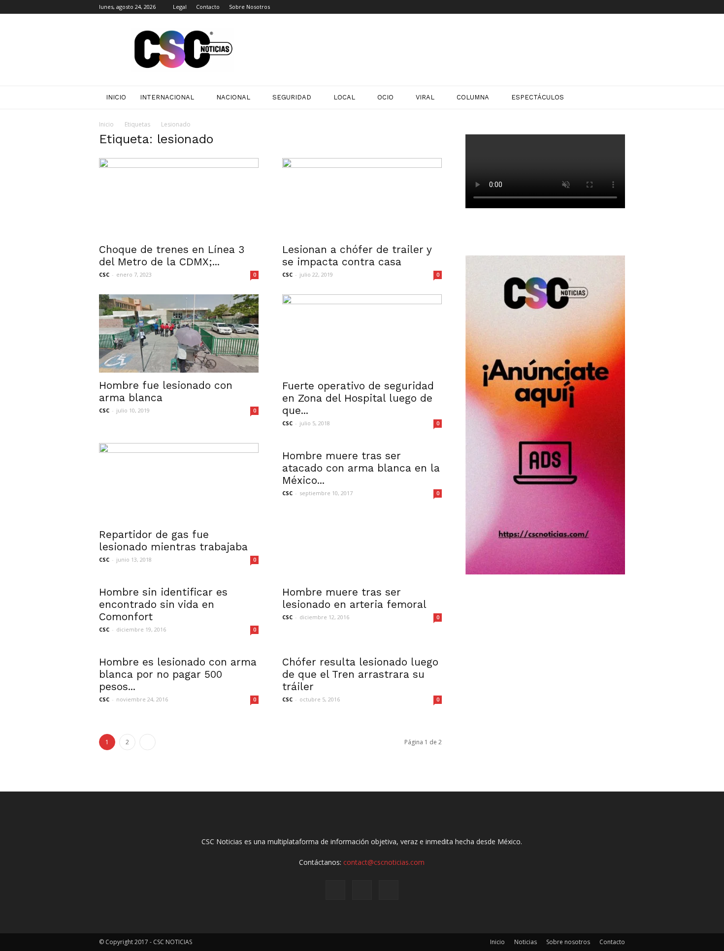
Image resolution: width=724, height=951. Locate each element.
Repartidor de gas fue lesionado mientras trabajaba (173, 540)
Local (344, 97)
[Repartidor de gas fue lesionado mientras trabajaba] (179, 482)
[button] (613, 97)
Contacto (208, 6)
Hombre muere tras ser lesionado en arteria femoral (354, 598)
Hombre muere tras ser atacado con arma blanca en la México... (361, 467)
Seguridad (291, 97)
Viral (425, 97)
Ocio (385, 97)
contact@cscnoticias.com (384, 862)
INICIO (116, 97)
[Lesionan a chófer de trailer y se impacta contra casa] (362, 197)
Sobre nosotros (568, 942)
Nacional (233, 97)
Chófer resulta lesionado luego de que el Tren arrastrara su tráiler (360, 674)
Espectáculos (537, 97)
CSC (104, 274)
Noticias (525, 942)
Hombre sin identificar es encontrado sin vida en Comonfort (163, 604)
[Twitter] (617, 7)
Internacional (167, 97)
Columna (473, 97)
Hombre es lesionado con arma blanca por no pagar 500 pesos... (178, 674)
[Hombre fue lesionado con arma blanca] (179, 333)
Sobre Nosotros (249, 6)
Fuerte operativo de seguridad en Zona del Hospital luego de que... (358, 398)
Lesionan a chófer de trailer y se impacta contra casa (356, 255)
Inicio (106, 124)
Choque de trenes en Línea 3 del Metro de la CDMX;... (171, 255)
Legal (180, 6)
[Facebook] (585, 7)
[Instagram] (601, 7)
